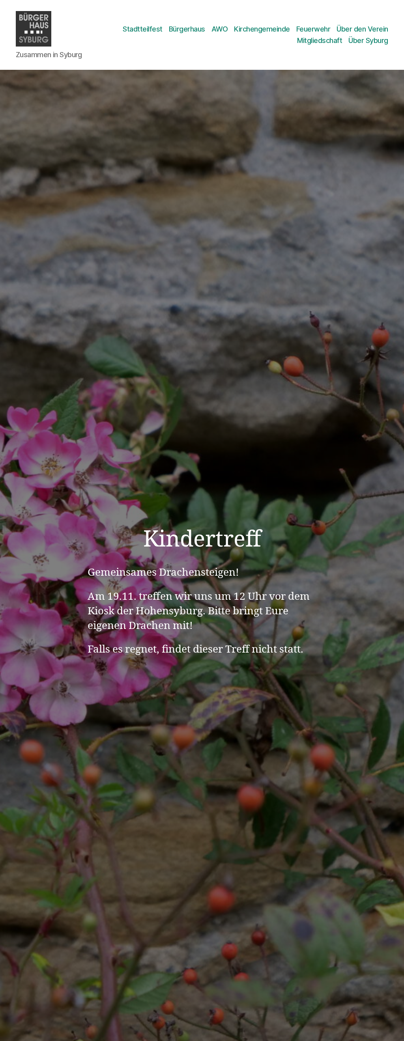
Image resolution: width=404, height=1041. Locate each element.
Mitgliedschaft (319, 40)
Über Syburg (368, 40)
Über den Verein (362, 29)
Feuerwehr (313, 29)
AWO (219, 29)
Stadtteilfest (143, 29)
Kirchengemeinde (262, 29)
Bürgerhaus (187, 29)
